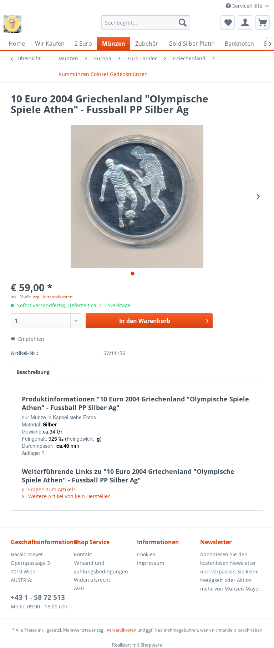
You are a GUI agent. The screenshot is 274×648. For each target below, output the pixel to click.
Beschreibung (33, 372)
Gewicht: (31, 431)
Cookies (146, 554)
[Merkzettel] (227, 22)
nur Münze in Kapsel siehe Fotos (59, 417)
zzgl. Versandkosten (52, 297)
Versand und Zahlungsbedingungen (101, 567)
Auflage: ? (33, 452)
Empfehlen (30, 338)
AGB (79, 588)
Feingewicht (82, 438)
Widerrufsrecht (92, 579)
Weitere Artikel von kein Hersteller (68, 496)
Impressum (150, 563)
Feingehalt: (34, 438)
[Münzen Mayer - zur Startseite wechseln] (12, 24)
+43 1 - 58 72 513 (38, 597)
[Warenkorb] (262, 22)
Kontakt (83, 554)
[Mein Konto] (245, 22)
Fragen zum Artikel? (51, 489)
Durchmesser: (38, 445)
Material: (31, 424)
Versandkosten (121, 630)
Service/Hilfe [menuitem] (247, 5)
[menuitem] (146, 22)
